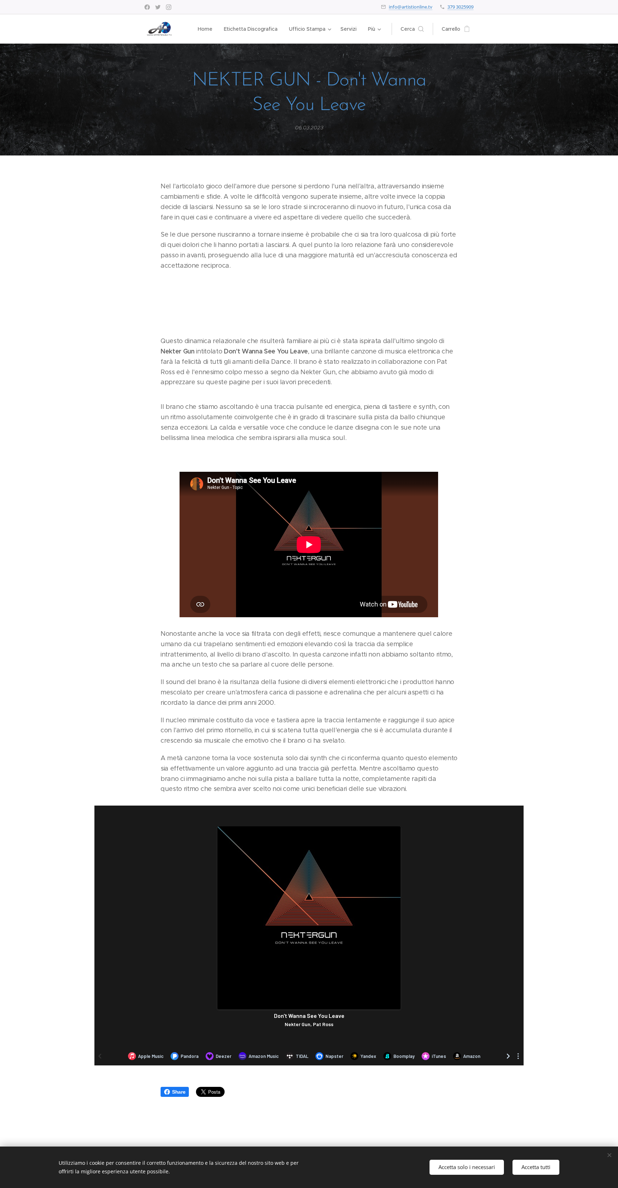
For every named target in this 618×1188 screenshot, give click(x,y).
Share (178, 1092)
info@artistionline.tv (410, 7)
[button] (412, 29)
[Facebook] (147, 7)
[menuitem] (207, 29)
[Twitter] (157, 7)
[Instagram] (168, 7)
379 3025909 (460, 7)
